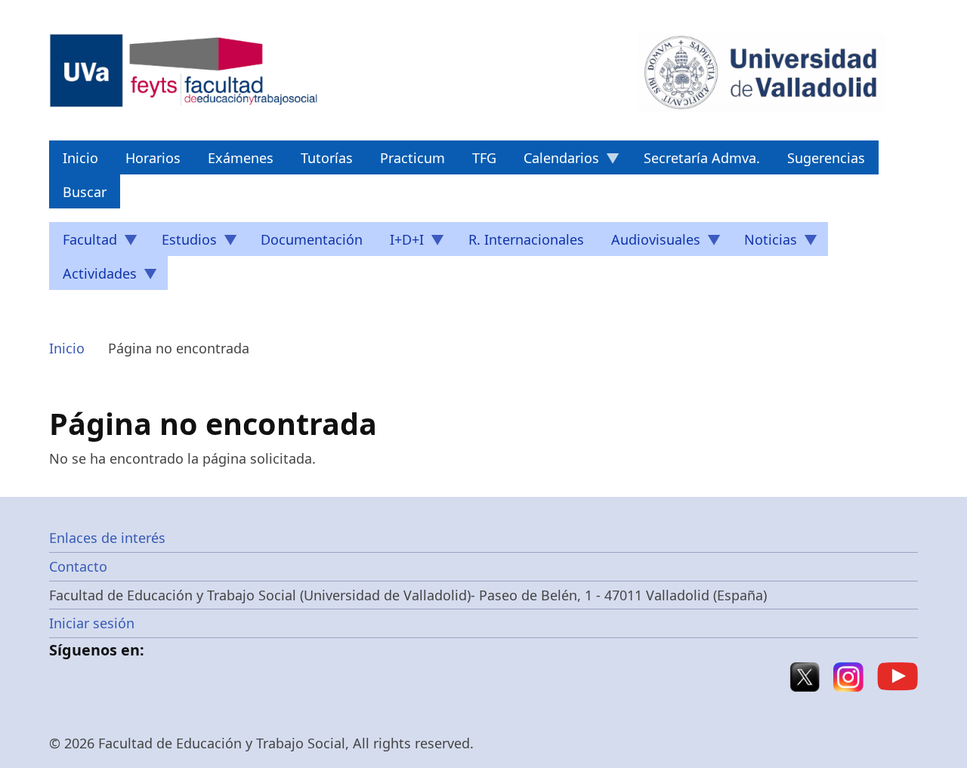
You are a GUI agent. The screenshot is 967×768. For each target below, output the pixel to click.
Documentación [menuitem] (312, 239)
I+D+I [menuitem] (400, 243)
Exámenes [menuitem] (240, 158)
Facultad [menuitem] (83, 243)
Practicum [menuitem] (412, 158)
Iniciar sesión (91, 623)
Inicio (67, 348)
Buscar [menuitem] (85, 192)
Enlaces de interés (107, 538)
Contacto (78, 566)
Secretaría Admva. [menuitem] (702, 158)
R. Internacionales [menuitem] (526, 239)
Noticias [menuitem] (764, 243)
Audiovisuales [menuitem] (649, 243)
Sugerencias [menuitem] (826, 158)
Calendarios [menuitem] (554, 161)
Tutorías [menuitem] (327, 158)
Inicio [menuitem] (80, 158)
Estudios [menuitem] (182, 243)
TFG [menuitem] (484, 158)
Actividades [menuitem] (93, 277)
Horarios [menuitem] (153, 158)
